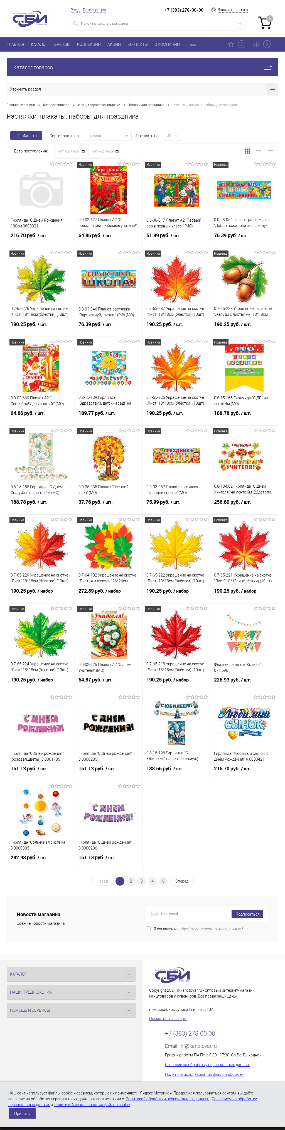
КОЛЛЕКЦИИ (89, 44)
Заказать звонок (233, 9)
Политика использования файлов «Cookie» (204, 1074)
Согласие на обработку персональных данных (207, 1065)
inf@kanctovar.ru (198, 1046)
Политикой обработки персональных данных (167, 1099)
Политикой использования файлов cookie (92, 1105)
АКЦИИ (114, 44)
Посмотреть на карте (168, 1018)
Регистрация (94, 10)
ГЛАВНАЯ (15, 44)
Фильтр (30, 136)
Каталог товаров (33, 67)
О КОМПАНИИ (167, 44)
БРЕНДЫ (62, 44)
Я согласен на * (199, 929)
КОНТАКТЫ (137, 44)
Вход (75, 10)
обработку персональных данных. (211, 929)
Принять (22, 1113)
